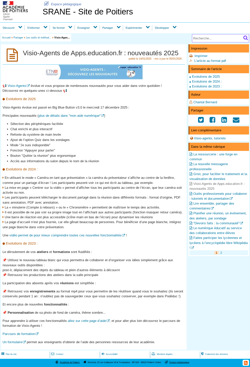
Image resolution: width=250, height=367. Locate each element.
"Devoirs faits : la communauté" (216, 223)
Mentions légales (162, 354)
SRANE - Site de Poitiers (88, 11)
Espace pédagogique (62, 4)
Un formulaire (12, 342)
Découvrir (9, 27)
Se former (59, 27)
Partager (107, 27)
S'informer (33, 27)
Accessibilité (109, 354)
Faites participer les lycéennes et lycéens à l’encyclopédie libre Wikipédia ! (218, 242)
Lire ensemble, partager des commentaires (211, 206)
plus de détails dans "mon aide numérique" (70, 116)
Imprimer (201, 56)
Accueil (6, 37)
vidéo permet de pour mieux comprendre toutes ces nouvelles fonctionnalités (65, 235)
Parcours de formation (19, 334)
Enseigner (83, 27)
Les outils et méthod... (38, 37)
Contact (57, 354)
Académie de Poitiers (70, 362)
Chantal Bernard (205, 102)
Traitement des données (214, 354)
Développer (162, 27)
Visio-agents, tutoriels (210, 138)
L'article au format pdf (210, 61)
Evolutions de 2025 (206, 76)
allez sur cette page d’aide (87, 321)
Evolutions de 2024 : (207, 81)
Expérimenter (134, 27)
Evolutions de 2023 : (207, 86)
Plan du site (9, 354)
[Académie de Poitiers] (20, 19)
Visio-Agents (17, 86)
